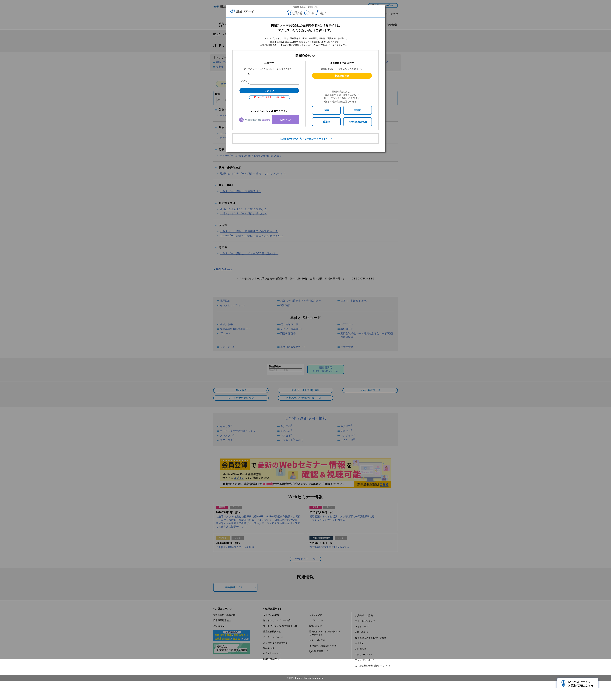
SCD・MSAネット (272, 659)
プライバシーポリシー (366, 660)
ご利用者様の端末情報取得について (373, 665)
